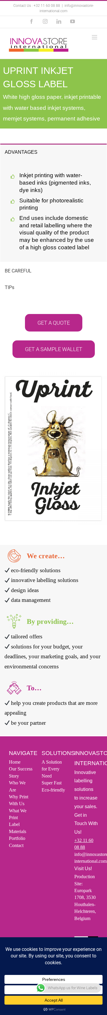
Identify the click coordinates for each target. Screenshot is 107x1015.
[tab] (53, 152)
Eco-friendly (53, 789)
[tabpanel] (53, 211)
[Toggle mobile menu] (95, 37)
